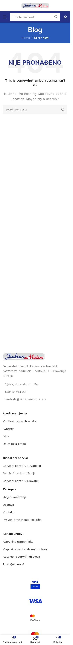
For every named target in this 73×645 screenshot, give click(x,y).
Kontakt (8, 512)
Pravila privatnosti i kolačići (22, 520)
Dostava (8, 504)
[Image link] (24, 356)
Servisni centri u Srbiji (19, 473)
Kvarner (8, 428)
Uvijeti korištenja (15, 497)
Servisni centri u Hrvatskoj (22, 465)
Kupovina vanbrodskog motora (25, 549)
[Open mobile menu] (4, 17)
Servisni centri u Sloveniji (21, 481)
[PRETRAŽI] (63, 109)
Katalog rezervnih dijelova (21, 556)
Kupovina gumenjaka (18, 541)
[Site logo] (35, 5)
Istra (6, 436)
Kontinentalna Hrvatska (19, 421)
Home (25, 37)
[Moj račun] (65, 17)
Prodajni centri (13, 564)
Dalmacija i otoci (15, 444)
